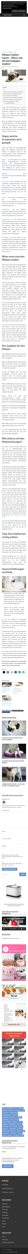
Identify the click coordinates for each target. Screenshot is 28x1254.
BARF (4, 1108)
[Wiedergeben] (4, 929)
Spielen (18, 1131)
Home (3, 1236)
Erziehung (11, 1110)
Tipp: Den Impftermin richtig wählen (13, 99)
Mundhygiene (12, 1124)
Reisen (4, 1221)
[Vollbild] (24, 929)
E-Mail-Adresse (7, 838)
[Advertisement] (14, 34)
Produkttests (5, 1218)
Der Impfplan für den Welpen (11, 95)
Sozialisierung (6, 1131)
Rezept (15, 1126)
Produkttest (5, 1126)
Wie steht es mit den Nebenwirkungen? (13, 97)
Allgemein (4, 52)
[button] (4, 803)
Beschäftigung (10, 1108)
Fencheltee (17, 1110)
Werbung (10, 1135)
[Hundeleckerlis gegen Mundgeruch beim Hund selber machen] (18, 685)
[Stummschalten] (21, 929)
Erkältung (20, 1108)
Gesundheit (10, 52)
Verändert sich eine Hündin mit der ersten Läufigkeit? (12, 738)
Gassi (23, 1110)
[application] (14, 923)
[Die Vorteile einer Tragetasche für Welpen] (7, 685)
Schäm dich (19, 1128)
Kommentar (6, 810)
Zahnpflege (16, 1135)
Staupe (4, 159)
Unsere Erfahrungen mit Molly (11, 101)
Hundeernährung (13, 1112)
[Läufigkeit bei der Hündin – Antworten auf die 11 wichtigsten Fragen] (14, 775)
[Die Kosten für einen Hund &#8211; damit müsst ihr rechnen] (7, 698)
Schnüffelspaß (12, 1128)
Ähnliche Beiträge (10, 103)
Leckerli (20, 1122)
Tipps (15, 52)
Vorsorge (20, 1133)
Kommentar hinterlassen (12, 66)
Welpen (8, 712)
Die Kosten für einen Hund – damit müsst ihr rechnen (6, 703)
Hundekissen (6, 1119)
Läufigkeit (5, 1124)
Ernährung (5, 1110)
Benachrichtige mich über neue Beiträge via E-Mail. (12, 864)
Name (4, 831)
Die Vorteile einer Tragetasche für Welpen (6, 690)
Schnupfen (5, 1128)
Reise (3, 712)
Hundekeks (18, 1117)
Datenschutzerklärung (8, 1161)
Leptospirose (6, 209)
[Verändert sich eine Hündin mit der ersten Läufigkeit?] (14, 728)
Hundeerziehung (6, 1115)
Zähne (21, 1135)
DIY (16, 1108)
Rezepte (20, 1126)
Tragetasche (5, 1133)
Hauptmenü (8, 15)
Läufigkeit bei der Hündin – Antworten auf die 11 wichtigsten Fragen (13, 785)
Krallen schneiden (7, 1122)
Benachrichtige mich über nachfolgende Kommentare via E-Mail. (12, 856)
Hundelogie (9, 1249)
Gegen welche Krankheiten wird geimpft (13, 91)
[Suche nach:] (14, 874)
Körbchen (14, 1122)
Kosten (16, 1119)
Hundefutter (14, 1115)
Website (4, 846)
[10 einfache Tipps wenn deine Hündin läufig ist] (14, 751)
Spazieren (13, 1131)
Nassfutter (19, 1124)
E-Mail (4, 1151)
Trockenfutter (13, 1133)
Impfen (21, 710)
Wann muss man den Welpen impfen (12, 93)
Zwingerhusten (6, 219)
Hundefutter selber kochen (9, 1117)
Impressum (5, 1239)
